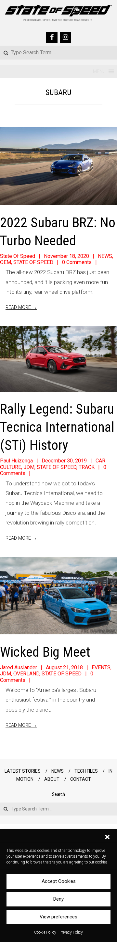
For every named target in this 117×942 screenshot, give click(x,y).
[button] (107, 837)
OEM (5, 262)
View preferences (58, 917)
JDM (28, 467)
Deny (58, 899)
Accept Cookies (59, 881)
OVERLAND (26, 674)
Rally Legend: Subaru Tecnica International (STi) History (57, 427)
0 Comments (77, 262)
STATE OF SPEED (33, 262)
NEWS (105, 256)
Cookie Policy (45, 932)
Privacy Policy (71, 932)
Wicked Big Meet (45, 652)
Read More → (21, 307)
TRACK (87, 467)
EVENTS (101, 667)
